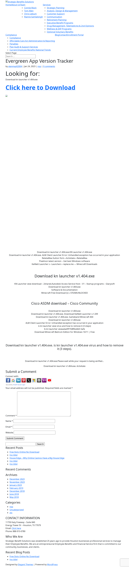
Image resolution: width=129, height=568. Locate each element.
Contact (63, 34)
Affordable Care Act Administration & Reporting (32, 41)
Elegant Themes (25, 564)
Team (22, 4)
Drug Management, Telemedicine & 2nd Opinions (70, 25)
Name (9, 421)
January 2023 (16, 485)
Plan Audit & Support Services (24, 47)
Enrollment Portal (75, 34)
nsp (39, 66)
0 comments (49, 66)
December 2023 (17, 479)
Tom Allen (29, 10)
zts (11, 512)
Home (8, 4)
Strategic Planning (55, 7)
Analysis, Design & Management (62, 10)
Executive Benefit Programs (60, 22)
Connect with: (12, 376)
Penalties (14, 44)
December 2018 (17, 491)
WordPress (52, 564)
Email (9, 426)
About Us (15, 4)
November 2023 (17, 482)
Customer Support (56, 13)
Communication (54, 16)
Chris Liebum (30, 13)
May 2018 (14, 497)
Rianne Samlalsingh (33, 16)
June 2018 (14, 494)
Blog (57, 34)
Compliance (11, 34)
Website (9, 432)
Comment (11, 415)
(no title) (14, 455)
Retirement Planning (57, 19)
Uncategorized (17, 509)
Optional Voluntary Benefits (60, 31)
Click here (16, 528)
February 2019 (16, 488)
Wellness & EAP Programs (59, 28)
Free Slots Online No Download (24, 452)
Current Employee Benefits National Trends (30, 50)
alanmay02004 (15, 66)
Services (47, 4)
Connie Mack (30, 7)
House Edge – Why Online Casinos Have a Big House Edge (37, 458)
